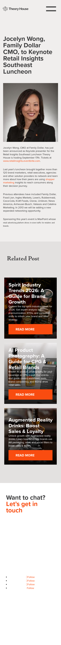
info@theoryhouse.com (30, 557)
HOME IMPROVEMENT (30, 621)
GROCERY (47, 617)
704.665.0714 (30, 550)
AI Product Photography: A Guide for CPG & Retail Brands (27, 358)
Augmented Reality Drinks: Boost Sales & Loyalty (30, 425)
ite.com (21, 161)
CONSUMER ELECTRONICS (23, 617)
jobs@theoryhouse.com (30, 573)
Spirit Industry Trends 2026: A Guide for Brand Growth (27, 293)
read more (25, 329)
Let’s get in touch (22, 507)
